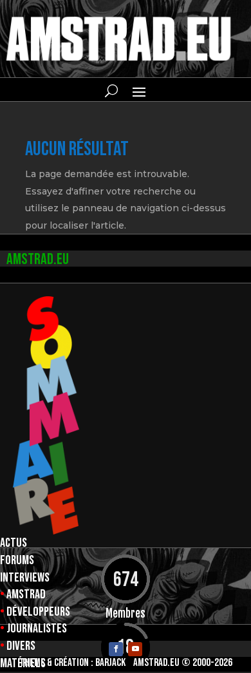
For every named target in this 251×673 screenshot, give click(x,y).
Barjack (110, 662)
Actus (13, 543)
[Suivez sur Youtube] (135, 649)
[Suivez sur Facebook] (116, 649)
